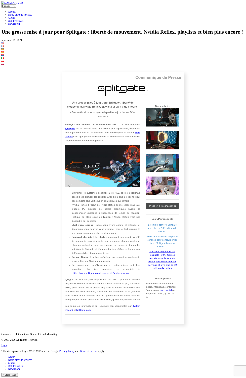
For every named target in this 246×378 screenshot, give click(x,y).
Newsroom (14, 23)
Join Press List (15, 20)
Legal (4, 345)
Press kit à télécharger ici (162, 205)
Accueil (12, 11)
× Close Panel (9, 375)
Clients (11, 17)
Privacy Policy (67, 351)
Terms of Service (89, 351)
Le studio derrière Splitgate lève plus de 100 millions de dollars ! (162, 228)
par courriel (166, 290)
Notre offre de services (20, 14)
